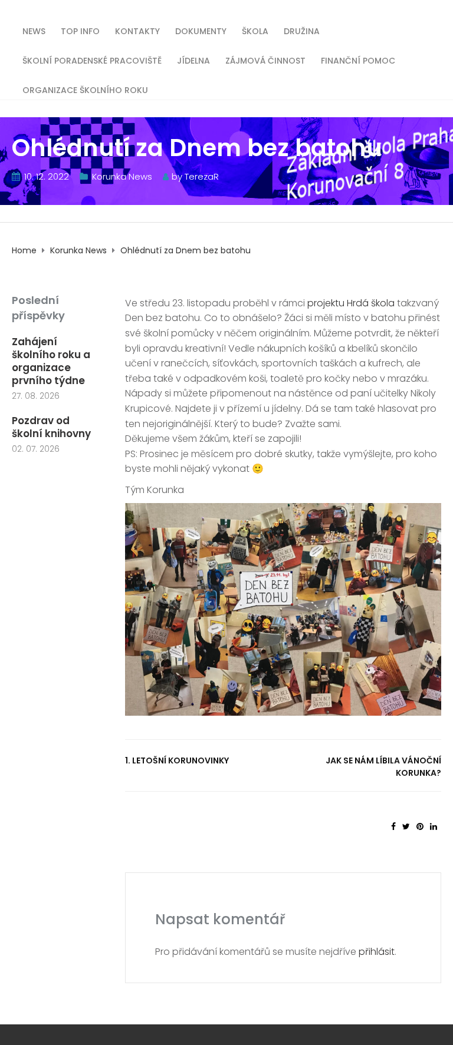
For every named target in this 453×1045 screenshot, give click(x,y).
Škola (255, 30)
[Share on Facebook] (393, 826)
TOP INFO (80, 30)
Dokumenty (200, 30)
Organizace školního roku (85, 89)
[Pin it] (420, 826)
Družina (302, 30)
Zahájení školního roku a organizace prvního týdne (51, 361)
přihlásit (377, 951)
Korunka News (122, 176)
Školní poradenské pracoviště (92, 60)
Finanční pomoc (358, 60)
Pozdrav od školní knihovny (51, 427)
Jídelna (193, 60)
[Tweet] (406, 826)
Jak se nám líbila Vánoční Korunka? (383, 767)
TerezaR (202, 176)
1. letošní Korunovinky (177, 760)
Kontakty (137, 30)
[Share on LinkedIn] (433, 826)
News (33, 30)
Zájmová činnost (265, 60)
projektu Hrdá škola (351, 303)
